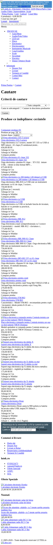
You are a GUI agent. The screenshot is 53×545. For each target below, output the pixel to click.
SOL (9, 474)
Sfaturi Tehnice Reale (21, 61)
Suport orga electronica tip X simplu (16, 384)
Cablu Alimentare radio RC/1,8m (15, 529)
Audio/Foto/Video (20, 36)
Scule (14, 53)
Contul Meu (17, 75)
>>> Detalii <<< (24, 6)
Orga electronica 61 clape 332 (14, 160)
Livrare (15, 70)
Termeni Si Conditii (15, 453)
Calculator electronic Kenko (13, 487)
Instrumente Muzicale (21, 48)
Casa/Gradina (18, 51)
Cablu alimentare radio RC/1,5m (15, 522)
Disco (14, 41)
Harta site (11, 443)
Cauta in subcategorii (10, 108)
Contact (15, 78)
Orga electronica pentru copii (13, 280)
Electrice (15, 58)
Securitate (16, 56)
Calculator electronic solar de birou (16, 502)
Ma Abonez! (41, 429)
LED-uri (15, 38)
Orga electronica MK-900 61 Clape (16, 241)
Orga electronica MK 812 (12, 221)
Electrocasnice (18, 46)
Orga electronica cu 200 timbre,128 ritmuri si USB (22, 179)
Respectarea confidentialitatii (19, 450)
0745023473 (12, 463)
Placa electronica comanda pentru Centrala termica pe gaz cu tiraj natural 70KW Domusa (25, 323)
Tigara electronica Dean (11, 403)
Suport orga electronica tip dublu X (16, 344)
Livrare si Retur (14, 448)
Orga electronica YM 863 (12, 300)
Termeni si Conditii (20, 73)
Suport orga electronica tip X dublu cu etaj (19, 364)
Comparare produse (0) (11, 130)
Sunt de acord (37, 6)
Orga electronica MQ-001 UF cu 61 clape (19, 261)
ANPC (10, 471)
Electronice (17, 43)
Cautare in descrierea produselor (36, 108)
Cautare (18, 85)
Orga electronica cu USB (12, 201)
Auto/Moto (16, 34)
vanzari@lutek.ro (14, 466)
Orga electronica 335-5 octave (14, 140)
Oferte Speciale (13, 468)
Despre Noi (17, 68)
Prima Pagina (7, 85)
